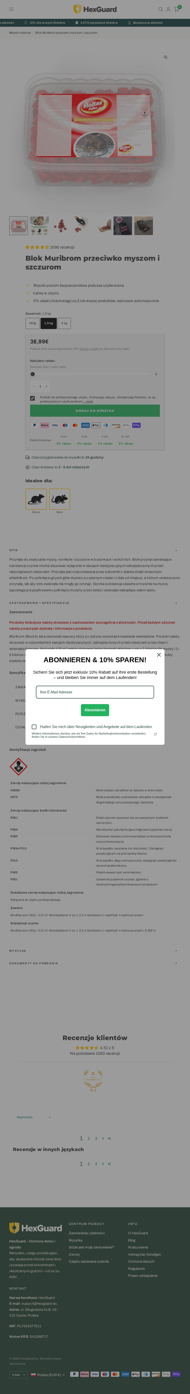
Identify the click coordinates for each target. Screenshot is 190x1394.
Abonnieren (95, 710)
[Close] (159, 654)
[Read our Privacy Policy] (155, 734)
